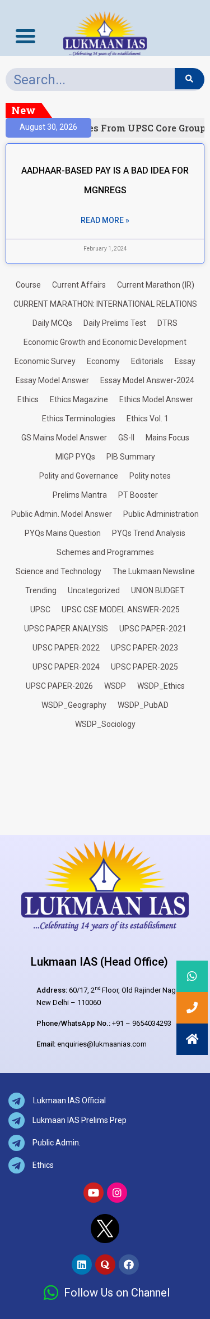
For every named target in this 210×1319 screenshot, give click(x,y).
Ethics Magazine (79, 399)
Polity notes (150, 476)
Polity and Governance (78, 476)
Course (28, 285)
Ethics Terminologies (78, 418)
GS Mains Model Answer (64, 438)
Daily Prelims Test (114, 323)
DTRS (167, 323)
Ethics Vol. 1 (148, 418)
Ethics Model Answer (156, 399)
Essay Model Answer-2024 (147, 380)
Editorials (147, 361)
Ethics (28, 399)
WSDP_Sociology (105, 724)
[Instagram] (117, 1192)
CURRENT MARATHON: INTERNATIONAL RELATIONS (105, 304)
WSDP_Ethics (161, 686)
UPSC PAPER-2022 (66, 648)
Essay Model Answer (52, 380)
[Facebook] (129, 1264)
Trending (41, 590)
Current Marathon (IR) (155, 285)
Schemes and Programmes (105, 552)
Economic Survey (45, 361)
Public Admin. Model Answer (61, 514)
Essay (185, 361)
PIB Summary (130, 457)
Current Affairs (79, 285)
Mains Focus (167, 438)
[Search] (189, 78)
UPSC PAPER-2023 (144, 648)
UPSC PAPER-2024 (66, 667)
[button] (192, 1039)
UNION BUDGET (158, 590)
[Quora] (105, 1264)
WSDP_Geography (73, 705)
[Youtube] (93, 1192)
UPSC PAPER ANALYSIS (66, 629)
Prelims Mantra (80, 495)
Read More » (105, 220)
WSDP (115, 686)
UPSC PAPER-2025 (144, 667)
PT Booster (138, 495)
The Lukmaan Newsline (154, 571)
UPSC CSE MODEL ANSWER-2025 (121, 609)
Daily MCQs (52, 323)
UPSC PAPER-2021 (152, 629)
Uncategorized (94, 590)
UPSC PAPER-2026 (59, 686)
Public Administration (161, 514)
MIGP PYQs (75, 457)
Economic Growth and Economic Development (105, 342)
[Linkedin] (82, 1264)
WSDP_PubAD (143, 705)
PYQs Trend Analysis (148, 533)
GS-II (126, 438)
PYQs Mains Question (63, 533)
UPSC (40, 609)
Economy (103, 361)
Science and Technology (58, 571)
